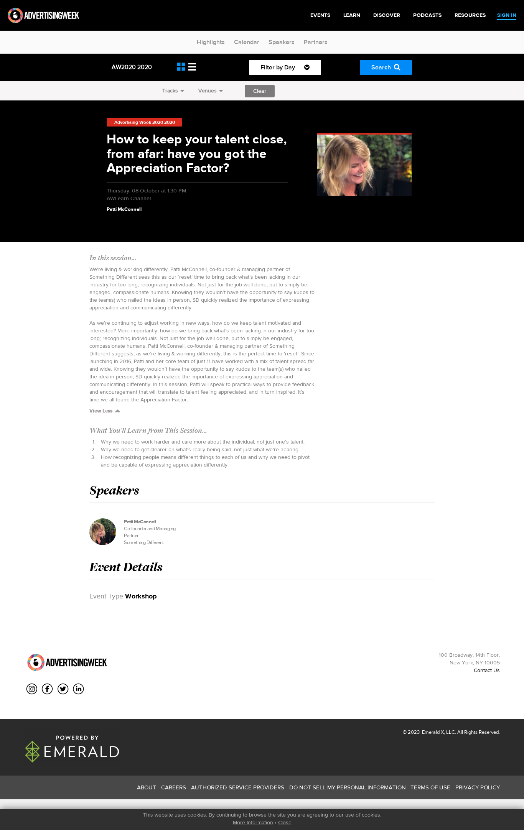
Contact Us (487, 670)
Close (285, 822)
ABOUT (146, 787)
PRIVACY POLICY (477, 787)
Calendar (246, 42)
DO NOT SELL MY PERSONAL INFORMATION (347, 787)
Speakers (282, 42)
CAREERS (173, 787)
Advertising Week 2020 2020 (144, 122)
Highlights (211, 42)
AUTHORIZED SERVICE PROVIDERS (237, 787)
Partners (316, 42)
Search (381, 67)
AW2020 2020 (132, 67)
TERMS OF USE (430, 787)
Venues (207, 90)
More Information (253, 822)
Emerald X (432, 732)
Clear (259, 91)
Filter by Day (278, 67)
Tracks (170, 90)
